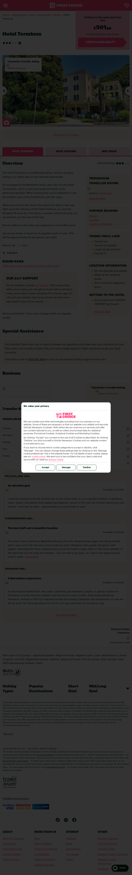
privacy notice (56, 460)
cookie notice (38, 457)
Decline (87, 467)
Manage (66, 467)
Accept (45, 467)
